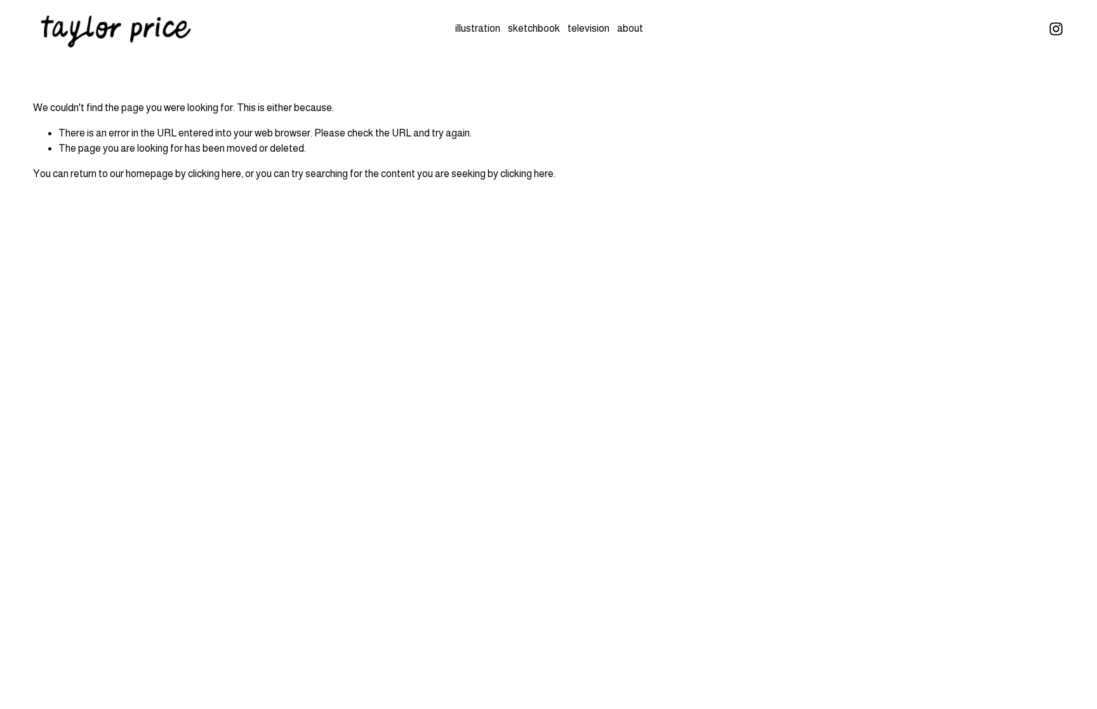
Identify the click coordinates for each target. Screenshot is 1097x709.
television (588, 28)
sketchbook (534, 28)
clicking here (214, 173)
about (630, 28)
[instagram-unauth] (1056, 29)
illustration (477, 28)
